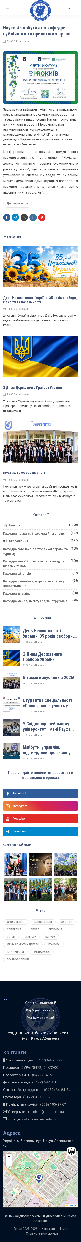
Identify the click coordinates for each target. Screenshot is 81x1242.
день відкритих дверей (23, 944)
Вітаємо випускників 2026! (24, 473)
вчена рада (42, 951)
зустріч (66, 922)
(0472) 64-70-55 (48, 1060)
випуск (50, 936)
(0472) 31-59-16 (36, 1097)
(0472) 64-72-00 (45, 1067)
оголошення (15, 922)
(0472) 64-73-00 (45, 1075)
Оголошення (18, 541)
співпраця (14, 929)
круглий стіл (15, 951)
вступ (11, 936)
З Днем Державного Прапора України (32, 388)
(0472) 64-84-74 (57, 1090)
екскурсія (55, 929)
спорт (35, 929)
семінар (30, 936)
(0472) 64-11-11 (45, 1082)
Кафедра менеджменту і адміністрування (35, 601)
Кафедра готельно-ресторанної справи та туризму (35, 551)
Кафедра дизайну (16, 593)
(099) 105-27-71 (53, 1104)
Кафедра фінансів (17, 573)
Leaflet (72, 1205)
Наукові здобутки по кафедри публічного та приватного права (36, 31)
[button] (7, 7)
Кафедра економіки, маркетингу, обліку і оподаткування (34, 583)
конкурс (54, 944)
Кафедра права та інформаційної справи (34, 533)
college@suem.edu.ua (39, 1119)
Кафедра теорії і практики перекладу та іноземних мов (34, 563)
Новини (14, 525)
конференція (19, 203)
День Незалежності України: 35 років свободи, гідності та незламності (40, 300)
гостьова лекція (18, 959)
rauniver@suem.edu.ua (46, 1112)
